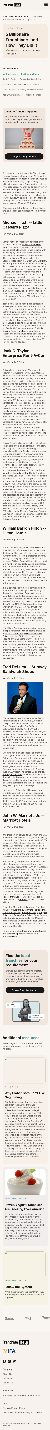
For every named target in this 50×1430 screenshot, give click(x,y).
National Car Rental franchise (30, 473)
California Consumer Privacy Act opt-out (22, 1412)
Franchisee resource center (16, 16)
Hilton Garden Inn (14, 633)
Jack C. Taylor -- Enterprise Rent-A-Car (22, 79)
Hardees (23, 899)
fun (7, 28)
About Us (7, 1374)
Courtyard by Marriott (22, 910)
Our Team (7, 1378)
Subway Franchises (12, 774)
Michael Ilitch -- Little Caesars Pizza (21, 74)
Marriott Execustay (12, 912)
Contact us (8, 1382)
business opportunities (18, 933)
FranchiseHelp (10, 936)
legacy (22, 28)
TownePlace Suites (23, 915)
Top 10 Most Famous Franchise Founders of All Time (24, 174)
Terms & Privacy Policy (14, 1408)
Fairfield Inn (39, 910)
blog (14, 28)
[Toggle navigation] (46, 4)
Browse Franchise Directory (25, 990)
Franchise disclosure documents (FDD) (22, 1395)
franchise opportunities (34, 931)
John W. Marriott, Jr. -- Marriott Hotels (22, 95)
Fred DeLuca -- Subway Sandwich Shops (23, 89)
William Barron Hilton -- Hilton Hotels (21, 84)
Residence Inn (29, 912)
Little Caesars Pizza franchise (23, 329)
